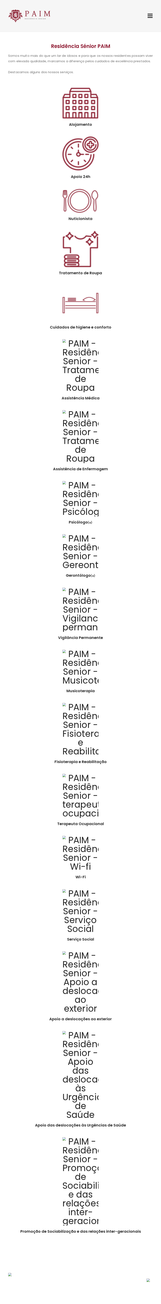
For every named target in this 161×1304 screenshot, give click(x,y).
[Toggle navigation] (150, 15)
